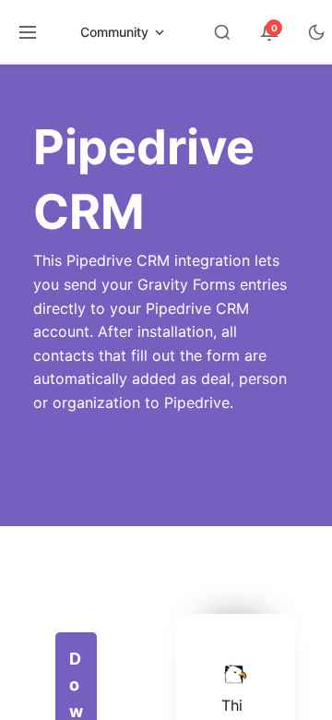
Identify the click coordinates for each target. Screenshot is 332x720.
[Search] (222, 32)
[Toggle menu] (27, 32)
